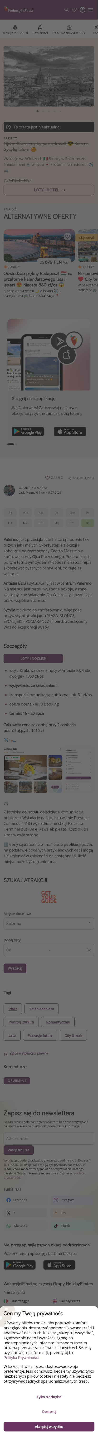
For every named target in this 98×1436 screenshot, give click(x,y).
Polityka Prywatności (21, 1358)
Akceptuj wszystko (49, 1426)
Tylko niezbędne (49, 1397)
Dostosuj (49, 1411)
